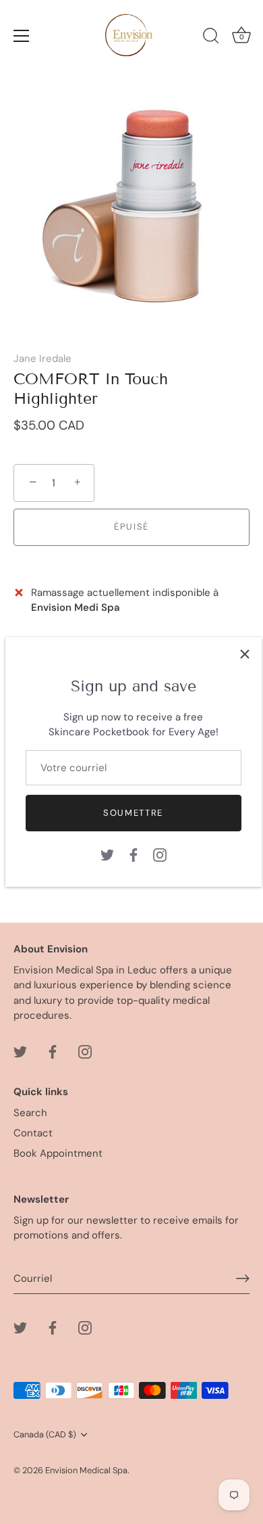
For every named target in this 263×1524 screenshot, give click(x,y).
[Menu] (21, 36)
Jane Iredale (42, 358)
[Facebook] (133, 853)
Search (30, 1112)
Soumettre (133, 812)
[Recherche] (211, 38)
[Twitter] (107, 853)
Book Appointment (58, 1153)
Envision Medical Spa (86, 1470)
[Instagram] (160, 853)
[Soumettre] (243, 1278)
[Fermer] (245, 654)
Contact (33, 1133)
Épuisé (131, 526)
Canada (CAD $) (44, 1434)
